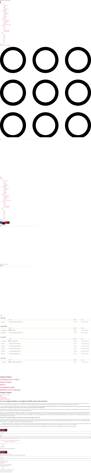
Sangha (5, 16)
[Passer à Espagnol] (47, 39)
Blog (4, 7)
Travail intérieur (6, 21)
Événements (4, 10)
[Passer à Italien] (47, 42)
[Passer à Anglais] (47, 35)
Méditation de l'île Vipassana (10, 390)
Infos (3, 179)
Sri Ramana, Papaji (7, 24)
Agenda (5, 187)
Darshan (5, 22)
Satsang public (6, 13)
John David (6, 5)
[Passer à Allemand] (47, 37)
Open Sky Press (6, 30)
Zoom (5, 15)
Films (5, 203)
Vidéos (5, 23)
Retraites (5, 14)
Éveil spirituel (6, 195)
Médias (3, 25)
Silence (2, 385)
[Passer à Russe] (47, 41)
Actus (5, 6)
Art (4, 29)
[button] (45, 2)
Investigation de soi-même (9, 379)
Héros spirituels (6, 31)
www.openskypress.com (4, 465)
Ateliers (5, 17)
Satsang (3, 18)
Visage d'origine (6, 382)
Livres (5, 26)
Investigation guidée (7, 387)
